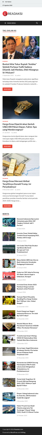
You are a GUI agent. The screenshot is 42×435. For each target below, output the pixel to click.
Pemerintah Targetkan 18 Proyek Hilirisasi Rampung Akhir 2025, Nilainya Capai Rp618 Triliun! (26, 382)
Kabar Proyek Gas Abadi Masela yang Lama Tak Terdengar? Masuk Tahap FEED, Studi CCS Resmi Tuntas (28, 409)
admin (18, 75)
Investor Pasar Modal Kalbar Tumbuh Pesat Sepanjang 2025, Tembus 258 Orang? (28, 235)
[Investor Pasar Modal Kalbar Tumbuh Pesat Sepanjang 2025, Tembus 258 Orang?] (9, 233)
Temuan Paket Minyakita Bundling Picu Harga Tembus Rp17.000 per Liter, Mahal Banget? (27, 300)
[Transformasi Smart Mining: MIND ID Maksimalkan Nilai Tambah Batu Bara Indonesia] (9, 336)
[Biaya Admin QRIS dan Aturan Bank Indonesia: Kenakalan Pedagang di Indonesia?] (9, 260)
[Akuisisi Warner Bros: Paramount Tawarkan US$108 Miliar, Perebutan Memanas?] (9, 324)
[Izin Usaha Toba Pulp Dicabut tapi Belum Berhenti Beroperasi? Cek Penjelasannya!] (9, 246)
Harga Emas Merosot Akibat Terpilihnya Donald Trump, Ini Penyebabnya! (17, 184)
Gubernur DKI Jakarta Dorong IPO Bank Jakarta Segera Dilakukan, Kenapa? (28, 274)
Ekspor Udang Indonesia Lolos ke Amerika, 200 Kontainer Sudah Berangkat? (27, 395)
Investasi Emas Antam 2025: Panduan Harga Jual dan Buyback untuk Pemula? (27, 287)
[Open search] (36, 23)
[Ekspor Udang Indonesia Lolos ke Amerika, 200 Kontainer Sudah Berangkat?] (9, 394)
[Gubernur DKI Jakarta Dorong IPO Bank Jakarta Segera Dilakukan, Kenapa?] (9, 272)
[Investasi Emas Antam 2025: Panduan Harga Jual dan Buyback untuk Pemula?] (9, 285)
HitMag (22, 432)
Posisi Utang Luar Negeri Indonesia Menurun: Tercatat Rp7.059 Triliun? (27, 313)
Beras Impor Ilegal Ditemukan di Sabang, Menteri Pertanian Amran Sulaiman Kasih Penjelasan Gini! (27, 351)
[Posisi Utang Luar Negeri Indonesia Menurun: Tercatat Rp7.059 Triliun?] (9, 311)
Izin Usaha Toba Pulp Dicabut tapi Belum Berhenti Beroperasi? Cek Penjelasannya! (27, 249)
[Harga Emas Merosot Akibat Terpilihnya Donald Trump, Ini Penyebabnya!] (21, 164)
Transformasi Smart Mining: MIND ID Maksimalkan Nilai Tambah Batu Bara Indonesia (27, 338)
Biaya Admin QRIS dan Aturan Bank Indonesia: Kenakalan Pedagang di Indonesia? (27, 262)
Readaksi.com (18, 429)
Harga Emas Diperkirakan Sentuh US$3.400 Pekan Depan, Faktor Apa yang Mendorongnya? (20, 127)
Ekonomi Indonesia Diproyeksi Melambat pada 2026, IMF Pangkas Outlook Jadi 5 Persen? (28, 222)
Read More (7, 89)
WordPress (14, 432)
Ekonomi (5, 121)
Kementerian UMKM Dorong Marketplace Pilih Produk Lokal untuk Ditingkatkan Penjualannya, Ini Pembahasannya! (27, 367)
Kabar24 (5, 61)
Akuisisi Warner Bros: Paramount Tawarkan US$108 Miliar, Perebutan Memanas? (27, 326)
